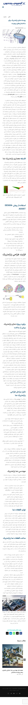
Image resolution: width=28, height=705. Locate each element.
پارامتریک (12, 58)
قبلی (9, 17)
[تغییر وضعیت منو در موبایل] (3, 7)
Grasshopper (15, 274)
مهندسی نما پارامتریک (16, 471)
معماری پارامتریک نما (11, 158)
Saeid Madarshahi (19, 28)
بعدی (5, 17)
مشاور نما (20, 97)
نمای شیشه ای (11, 94)
